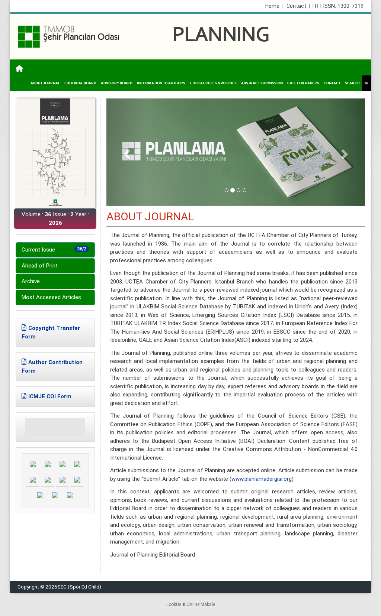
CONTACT (332, 83)
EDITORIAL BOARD (80, 83)
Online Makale (200, 604)
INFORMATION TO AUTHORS (161, 83)
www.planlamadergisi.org (261, 479)
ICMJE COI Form (49, 396)
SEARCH (352, 83)
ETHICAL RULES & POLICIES (213, 83)
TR (366, 83)
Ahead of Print (40, 265)
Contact (296, 6)
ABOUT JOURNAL (45, 83)
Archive (31, 281)
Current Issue (54, 249)
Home (274, 6)
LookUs (174, 604)
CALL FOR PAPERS (303, 83)
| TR (313, 6)
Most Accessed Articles (51, 297)
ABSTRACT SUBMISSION (262, 83)
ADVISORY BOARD (116, 83)
